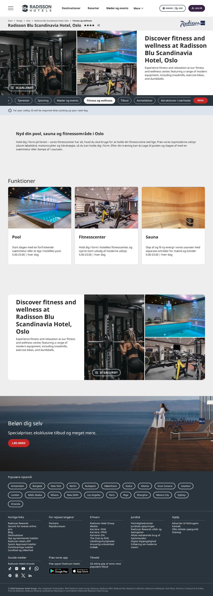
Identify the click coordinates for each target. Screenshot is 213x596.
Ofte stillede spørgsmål (185, 529)
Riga (125, 495)
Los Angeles (94, 495)
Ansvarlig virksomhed (102, 544)
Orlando (15, 503)
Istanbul (185, 486)
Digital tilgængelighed (143, 541)
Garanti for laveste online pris (22, 528)
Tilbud (124, 100)
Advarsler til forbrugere (185, 523)
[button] (172, 8)
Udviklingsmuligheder (102, 541)
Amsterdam (17, 486)
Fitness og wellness (99, 100)
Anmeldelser (145, 100)
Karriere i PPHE (98, 532)
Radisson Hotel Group (102, 523)
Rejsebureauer (57, 526)
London (15, 495)
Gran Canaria (165, 486)
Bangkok (37, 486)
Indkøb (94, 547)
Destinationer (15, 535)
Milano (54, 495)
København (110, 486)
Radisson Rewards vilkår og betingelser (146, 531)
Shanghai (142, 495)
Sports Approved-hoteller (22, 544)
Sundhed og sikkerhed (20, 550)
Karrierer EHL (97, 535)
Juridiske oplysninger (143, 526)
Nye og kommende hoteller (23, 538)
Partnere (54, 523)
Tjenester (23, 100)
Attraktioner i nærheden (176, 100)
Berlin (73, 486)
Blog (10, 532)
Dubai (129, 486)
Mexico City (162, 495)
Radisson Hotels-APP (19, 541)
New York (56, 486)
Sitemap (176, 532)
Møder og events (67, 100)
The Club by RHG (99, 538)
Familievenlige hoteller (20, 547)
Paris (112, 495)
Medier (94, 526)
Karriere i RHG (98, 529)
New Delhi (73, 495)
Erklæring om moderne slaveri (144, 546)
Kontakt (176, 526)
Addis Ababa (35, 495)
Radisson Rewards (18, 523)
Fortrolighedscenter (142, 523)
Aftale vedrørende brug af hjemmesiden (145, 537)
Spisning (43, 100)
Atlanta (145, 486)
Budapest (90, 486)
